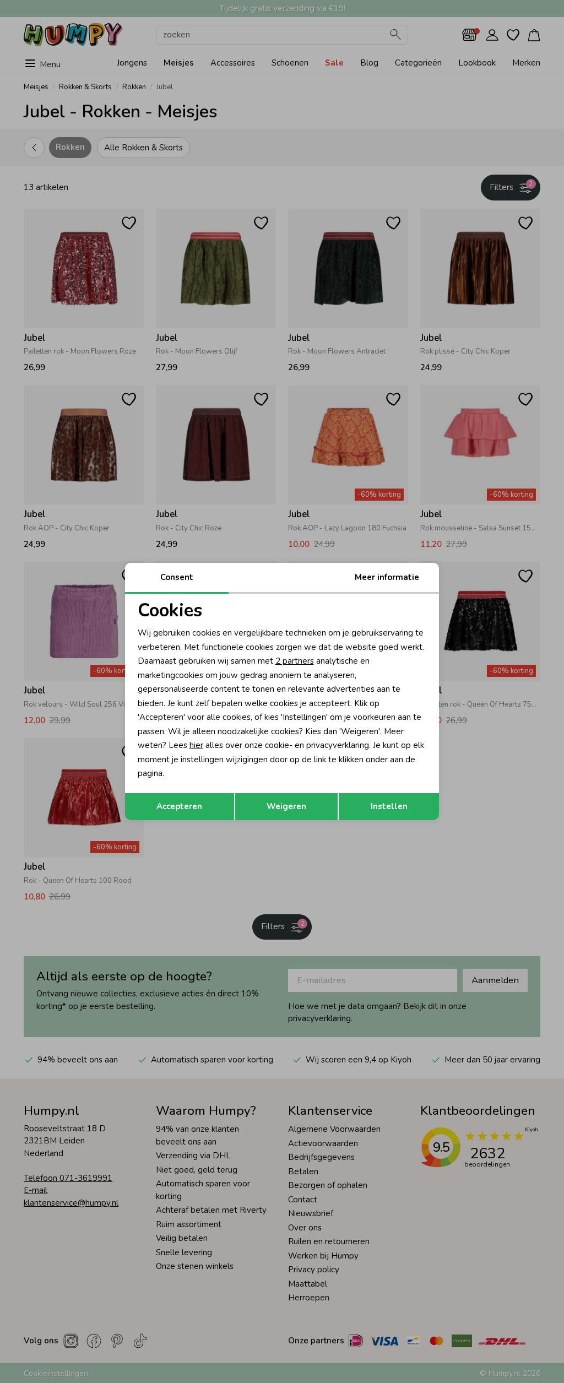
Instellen (389, 806)
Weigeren (286, 806)
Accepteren (179, 806)
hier (196, 745)
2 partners (294, 660)
